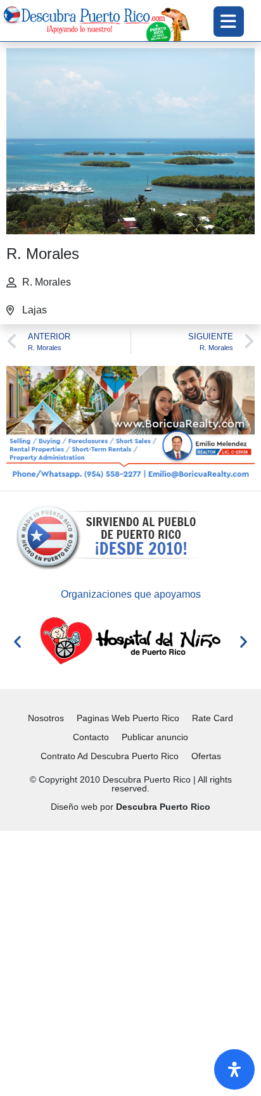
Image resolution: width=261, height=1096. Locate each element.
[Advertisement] (130, 961)
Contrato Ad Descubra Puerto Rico (110, 756)
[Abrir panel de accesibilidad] (234, 1069)
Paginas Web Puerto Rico (128, 718)
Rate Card (212, 718)
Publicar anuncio (155, 737)
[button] (17, 641)
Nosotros (46, 718)
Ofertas (206, 756)
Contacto (91, 737)
